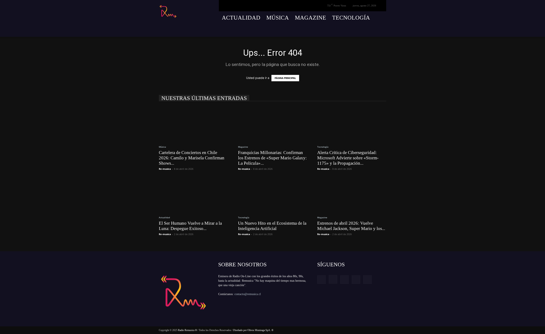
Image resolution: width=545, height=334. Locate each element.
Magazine (310, 17)
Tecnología (351, 17)
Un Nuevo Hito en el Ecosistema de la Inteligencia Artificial (272, 226)
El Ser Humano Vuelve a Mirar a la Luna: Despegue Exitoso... (190, 226)
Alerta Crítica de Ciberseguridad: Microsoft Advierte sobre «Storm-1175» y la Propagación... (348, 158)
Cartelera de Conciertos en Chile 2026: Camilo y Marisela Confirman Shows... (191, 158)
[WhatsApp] (383, 30)
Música (277, 17)
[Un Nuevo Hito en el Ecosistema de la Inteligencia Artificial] (272, 194)
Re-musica (165, 168)
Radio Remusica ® (187, 330)
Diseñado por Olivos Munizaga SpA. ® (253, 330)
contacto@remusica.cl (247, 294)
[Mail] (367, 30)
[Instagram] (359, 30)
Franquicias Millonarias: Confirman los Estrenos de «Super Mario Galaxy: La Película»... (272, 158)
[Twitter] (375, 30)
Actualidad (241, 17)
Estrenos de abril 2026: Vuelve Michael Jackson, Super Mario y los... (351, 226)
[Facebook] (351, 30)
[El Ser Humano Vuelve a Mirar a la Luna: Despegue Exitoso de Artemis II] (193, 194)
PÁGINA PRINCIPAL (285, 78)
